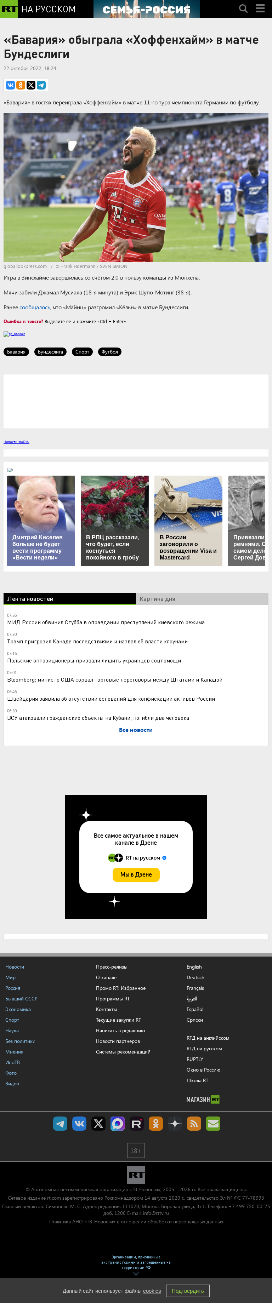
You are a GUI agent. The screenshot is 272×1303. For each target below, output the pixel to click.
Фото (11, 1072)
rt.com (54, 1197)
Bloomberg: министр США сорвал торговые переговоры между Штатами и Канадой (114, 679)
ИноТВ (12, 1062)
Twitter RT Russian (98, 1124)
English (194, 967)
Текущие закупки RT (118, 1019)
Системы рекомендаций (123, 1051)
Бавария (16, 351)
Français (195, 988)
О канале (106, 977)
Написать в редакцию (120, 1030)
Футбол (110, 351)
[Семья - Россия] (147, 9)
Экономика (18, 1009)
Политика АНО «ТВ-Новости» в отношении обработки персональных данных (136, 1221)
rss (194, 1124)
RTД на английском (208, 1037)
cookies (152, 1291)
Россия (12, 988)
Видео (12, 1083)
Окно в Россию (203, 1069)
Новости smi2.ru (16, 441)
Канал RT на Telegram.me (60, 1124)
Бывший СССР (21, 998)
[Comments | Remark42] (136, 400)
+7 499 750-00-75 (249, 1206)
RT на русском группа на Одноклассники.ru (156, 1124)
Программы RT (113, 998)
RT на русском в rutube (137, 1124)
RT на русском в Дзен (175, 1124)
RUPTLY (195, 1059)
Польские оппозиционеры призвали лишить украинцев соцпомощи (94, 660)
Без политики (20, 1041)
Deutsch (195, 977)
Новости (14, 966)
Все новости (136, 729)
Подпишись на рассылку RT (213, 1124)
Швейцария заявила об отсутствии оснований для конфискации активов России (111, 698)
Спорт (82, 351)
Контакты (106, 1009)
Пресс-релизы (112, 966)
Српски (195, 1020)
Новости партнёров (118, 1041)
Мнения (14, 1051)
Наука (12, 1030)
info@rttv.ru (156, 1213)
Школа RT (197, 1080)
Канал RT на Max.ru (117, 1124)
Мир (10, 977)
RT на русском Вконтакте (79, 1124)
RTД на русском (204, 1048)
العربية (192, 998)
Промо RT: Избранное (121, 988)
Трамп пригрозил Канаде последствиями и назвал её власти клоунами (97, 641)
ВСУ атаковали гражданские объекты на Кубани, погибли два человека (98, 717)
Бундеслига (50, 351)
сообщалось (34, 307)
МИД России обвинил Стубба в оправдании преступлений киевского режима (106, 622)
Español (195, 1009)
